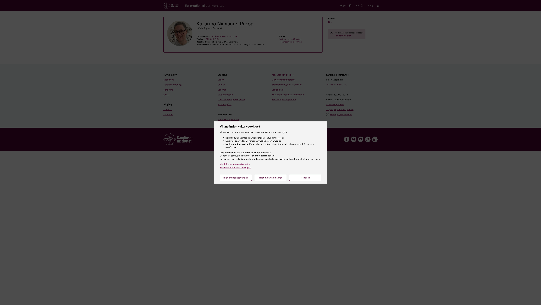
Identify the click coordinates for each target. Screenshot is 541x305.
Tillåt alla (305, 177)
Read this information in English (235, 167)
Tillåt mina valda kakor (270, 177)
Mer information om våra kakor (235, 164)
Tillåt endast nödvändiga (236, 177)
